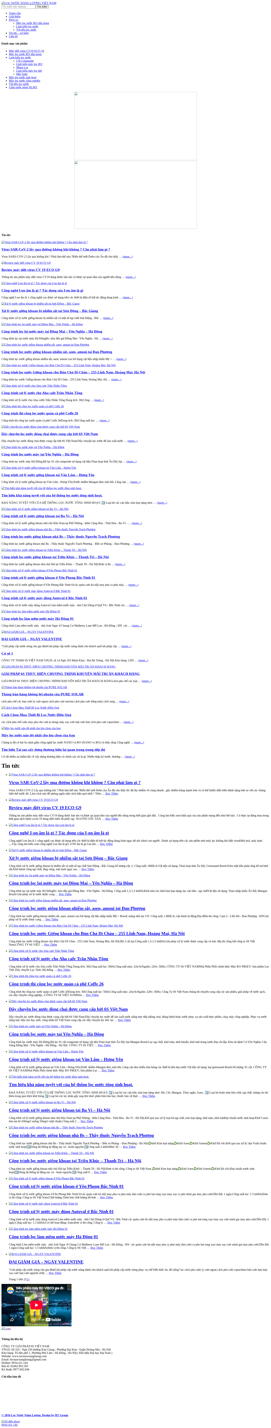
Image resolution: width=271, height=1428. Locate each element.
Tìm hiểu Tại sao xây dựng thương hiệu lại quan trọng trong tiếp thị (53, 750)
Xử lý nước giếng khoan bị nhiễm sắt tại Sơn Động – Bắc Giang (49, 311)
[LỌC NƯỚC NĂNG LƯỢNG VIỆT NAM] (28, 3)
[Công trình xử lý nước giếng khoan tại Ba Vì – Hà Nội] (34, 509)
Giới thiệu (14, 16)
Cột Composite (25, 60)
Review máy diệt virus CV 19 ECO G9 (30, 270)
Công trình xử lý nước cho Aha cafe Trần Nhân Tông (41, 393)
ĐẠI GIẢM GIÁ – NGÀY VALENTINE (31, 639)
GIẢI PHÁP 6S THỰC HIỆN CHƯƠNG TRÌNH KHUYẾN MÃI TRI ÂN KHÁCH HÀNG (70, 674)
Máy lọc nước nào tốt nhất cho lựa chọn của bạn (38, 735)
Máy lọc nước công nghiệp (24, 80)
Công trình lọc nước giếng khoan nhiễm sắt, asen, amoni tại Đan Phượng (56, 352)
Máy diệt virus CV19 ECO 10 (26, 50)
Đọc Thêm (111, 793)
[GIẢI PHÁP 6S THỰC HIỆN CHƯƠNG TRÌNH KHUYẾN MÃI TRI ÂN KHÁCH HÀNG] (58, 666)
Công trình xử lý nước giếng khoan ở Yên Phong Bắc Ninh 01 (48, 578)
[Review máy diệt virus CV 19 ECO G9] (26, 262)
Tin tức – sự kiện (19, 33)
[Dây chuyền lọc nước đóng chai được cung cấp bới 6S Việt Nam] (40, 426)
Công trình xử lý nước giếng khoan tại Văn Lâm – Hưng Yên (47, 475)
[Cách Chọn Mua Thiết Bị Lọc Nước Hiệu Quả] (30, 707)
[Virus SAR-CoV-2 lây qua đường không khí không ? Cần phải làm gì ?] (44, 242)
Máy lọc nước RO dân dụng (32, 23)
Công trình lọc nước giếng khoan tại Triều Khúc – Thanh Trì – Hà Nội (55, 557)
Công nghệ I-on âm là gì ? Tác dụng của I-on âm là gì (42, 290)
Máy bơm (21, 74)
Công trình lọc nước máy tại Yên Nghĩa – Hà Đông (40, 454)
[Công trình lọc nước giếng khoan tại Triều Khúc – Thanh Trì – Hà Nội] (44, 550)
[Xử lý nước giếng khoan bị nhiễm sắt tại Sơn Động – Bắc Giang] (40, 303)
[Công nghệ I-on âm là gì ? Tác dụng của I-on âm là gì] (34, 283)
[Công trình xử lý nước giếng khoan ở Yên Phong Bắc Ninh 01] (39, 570)
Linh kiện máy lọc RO (29, 64)
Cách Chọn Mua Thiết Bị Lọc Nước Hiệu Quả (36, 715)
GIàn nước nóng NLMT (23, 87)
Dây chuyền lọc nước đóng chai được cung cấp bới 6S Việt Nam (49, 434)
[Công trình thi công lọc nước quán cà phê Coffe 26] (32, 406)
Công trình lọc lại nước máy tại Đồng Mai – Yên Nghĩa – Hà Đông (51, 331)
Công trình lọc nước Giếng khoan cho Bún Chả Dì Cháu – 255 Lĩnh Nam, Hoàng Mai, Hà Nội (73, 372)
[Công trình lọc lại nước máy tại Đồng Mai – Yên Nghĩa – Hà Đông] (42, 324)
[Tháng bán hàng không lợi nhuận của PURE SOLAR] (34, 687)
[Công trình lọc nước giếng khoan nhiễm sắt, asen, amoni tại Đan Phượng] (45, 344)
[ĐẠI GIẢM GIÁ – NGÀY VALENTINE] (27, 631)
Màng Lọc (22, 67)
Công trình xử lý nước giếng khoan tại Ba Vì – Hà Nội (42, 516)
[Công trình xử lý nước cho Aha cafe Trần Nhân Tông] (34, 385)
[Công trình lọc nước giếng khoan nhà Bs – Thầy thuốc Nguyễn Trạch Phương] (48, 529)
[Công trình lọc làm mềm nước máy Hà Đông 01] (30, 611)
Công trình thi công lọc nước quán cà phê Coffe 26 (39, 413)
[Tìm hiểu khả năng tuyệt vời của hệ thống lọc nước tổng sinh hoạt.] (41, 488)
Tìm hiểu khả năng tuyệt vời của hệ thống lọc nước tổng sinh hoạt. (52, 495)
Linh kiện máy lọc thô (29, 70)
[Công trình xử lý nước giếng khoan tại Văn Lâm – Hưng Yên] (38, 467)
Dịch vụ (13, 19)
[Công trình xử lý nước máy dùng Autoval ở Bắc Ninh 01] (36, 591)
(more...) (128, 256)
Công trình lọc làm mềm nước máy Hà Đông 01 (37, 619)
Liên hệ (13, 36)
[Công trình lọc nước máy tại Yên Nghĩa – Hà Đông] (32, 447)
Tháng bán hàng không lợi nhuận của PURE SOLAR (42, 694)
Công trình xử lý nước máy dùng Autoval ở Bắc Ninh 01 (44, 598)
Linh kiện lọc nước (27, 26)
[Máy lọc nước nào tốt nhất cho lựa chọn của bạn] (31, 728)
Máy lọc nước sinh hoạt (22, 77)
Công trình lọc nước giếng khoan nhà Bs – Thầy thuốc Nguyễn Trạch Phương (60, 536)
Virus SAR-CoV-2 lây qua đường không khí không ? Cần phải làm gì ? (55, 249)
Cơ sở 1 (7, 653)
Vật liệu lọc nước (26, 29)
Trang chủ (15, 13)
